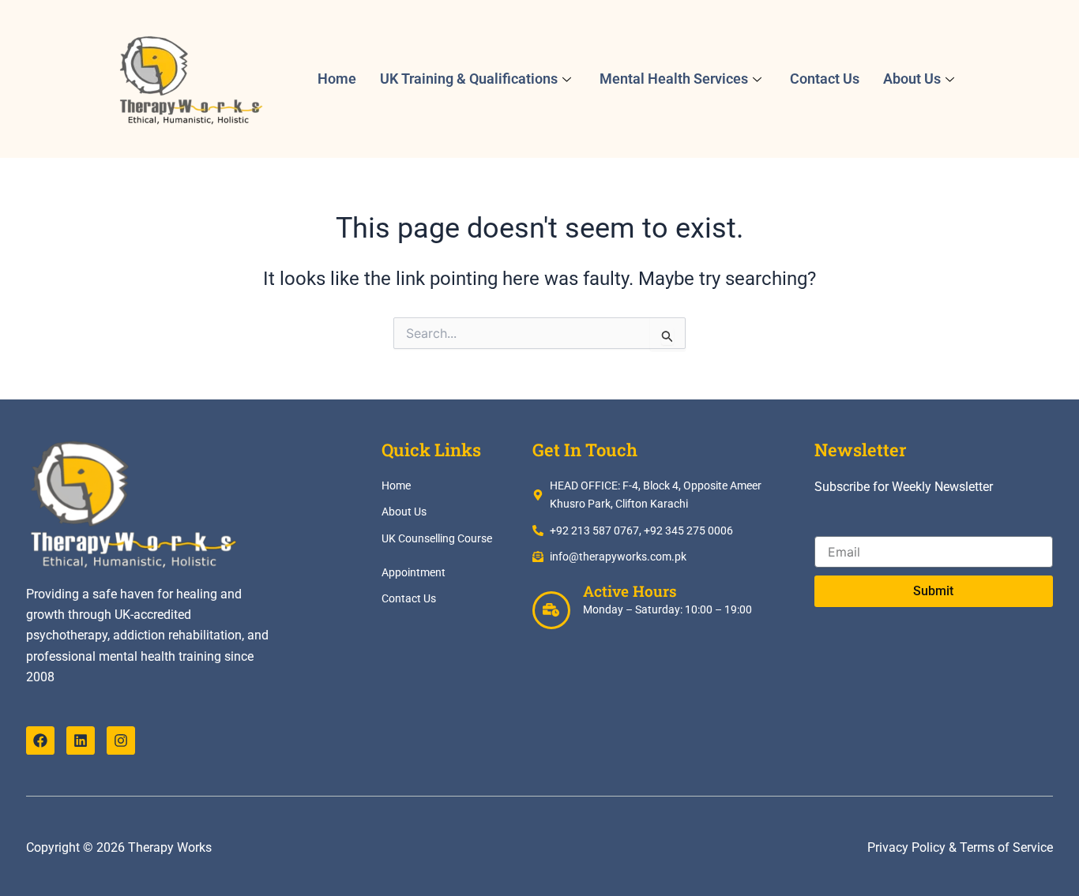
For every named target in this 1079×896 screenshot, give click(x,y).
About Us (912, 78)
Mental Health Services (674, 78)
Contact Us (824, 78)
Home (337, 78)
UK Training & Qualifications (469, 78)
